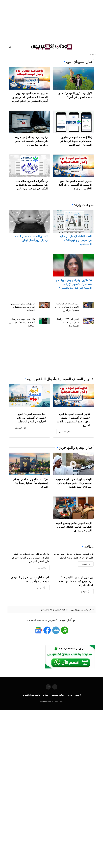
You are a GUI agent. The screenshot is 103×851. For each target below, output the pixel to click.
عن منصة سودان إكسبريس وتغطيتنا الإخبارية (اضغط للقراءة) (66, 609)
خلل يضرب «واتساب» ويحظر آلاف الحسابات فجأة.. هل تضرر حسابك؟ (22, 322)
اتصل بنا (45, 695)
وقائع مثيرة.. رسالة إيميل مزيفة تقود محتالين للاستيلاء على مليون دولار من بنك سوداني (31, 140)
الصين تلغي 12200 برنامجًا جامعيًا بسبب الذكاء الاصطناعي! (68, 322)
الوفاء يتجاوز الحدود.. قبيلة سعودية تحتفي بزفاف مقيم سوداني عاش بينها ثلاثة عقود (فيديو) (74, 482)
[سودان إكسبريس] (51, 47)
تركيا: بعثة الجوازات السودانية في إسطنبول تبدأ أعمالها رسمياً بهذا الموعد (30, 482)
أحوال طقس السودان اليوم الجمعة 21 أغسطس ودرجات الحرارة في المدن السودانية (31, 417)
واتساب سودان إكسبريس (31, 695)
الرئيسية (78, 695)
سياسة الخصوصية (58, 695)
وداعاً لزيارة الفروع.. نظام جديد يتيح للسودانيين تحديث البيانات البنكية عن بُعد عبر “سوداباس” (31, 184)
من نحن (69, 695)
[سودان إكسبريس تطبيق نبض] (56, 630)
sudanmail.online (46, 701)
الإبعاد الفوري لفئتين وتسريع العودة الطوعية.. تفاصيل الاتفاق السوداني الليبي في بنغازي (74, 526)
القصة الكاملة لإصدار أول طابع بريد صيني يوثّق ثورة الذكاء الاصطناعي (76, 240)
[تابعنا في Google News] (38, 630)
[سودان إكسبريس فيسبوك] (47, 630)
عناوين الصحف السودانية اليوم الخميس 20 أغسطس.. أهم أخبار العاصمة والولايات (75, 184)
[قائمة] (92, 47)
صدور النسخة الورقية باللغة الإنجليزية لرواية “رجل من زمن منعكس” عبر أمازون (66, 307)
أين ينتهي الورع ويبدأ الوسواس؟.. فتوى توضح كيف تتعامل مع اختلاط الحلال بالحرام (76, 581)
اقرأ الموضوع (86, 564)
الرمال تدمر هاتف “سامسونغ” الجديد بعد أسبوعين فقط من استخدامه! (23, 307)
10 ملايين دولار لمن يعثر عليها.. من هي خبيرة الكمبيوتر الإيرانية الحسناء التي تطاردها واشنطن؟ (74, 284)
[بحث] (10, 47)
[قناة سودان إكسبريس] (64, 630)
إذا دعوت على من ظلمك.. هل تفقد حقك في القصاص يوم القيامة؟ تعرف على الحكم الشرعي (31, 557)
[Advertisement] (51, 21)
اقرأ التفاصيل (64, 431)
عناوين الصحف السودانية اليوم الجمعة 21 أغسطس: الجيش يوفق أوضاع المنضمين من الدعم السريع (30, 97)
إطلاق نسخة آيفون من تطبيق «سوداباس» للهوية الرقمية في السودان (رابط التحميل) (76, 140)
